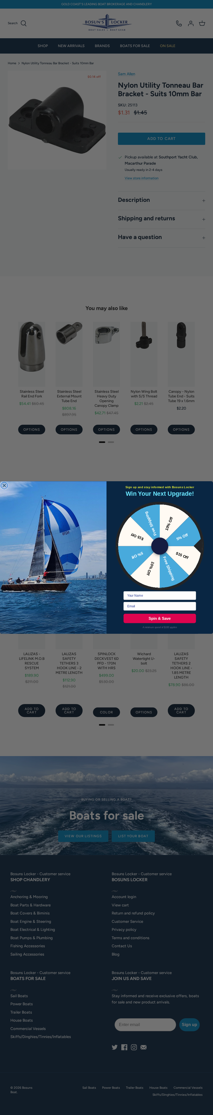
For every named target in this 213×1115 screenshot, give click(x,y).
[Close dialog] (4, 485)
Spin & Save (160, 618)
